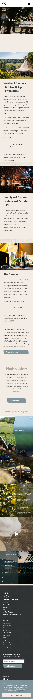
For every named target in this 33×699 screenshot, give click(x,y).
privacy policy (19, 691)
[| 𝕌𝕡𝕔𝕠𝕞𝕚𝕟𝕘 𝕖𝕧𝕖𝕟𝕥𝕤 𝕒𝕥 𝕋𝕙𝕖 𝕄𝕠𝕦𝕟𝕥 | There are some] (16, 567)
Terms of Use (7, 647)
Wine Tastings (7, 625)
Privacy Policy (7, 642)
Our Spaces (6, 635)
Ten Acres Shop (7, 633)
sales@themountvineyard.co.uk (12, 614)
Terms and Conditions (9, 645)
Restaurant (6, 623)
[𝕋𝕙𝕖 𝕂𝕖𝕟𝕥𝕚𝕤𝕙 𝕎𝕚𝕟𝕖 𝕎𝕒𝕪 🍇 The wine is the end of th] (16, 433)
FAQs (4, 640)
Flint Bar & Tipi (16, 145)
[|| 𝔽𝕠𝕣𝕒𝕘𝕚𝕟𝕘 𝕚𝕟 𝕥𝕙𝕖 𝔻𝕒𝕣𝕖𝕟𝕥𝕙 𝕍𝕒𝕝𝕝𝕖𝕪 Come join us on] (16, 500)
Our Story (6, 620)
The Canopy (16, 308)
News (5, 628)
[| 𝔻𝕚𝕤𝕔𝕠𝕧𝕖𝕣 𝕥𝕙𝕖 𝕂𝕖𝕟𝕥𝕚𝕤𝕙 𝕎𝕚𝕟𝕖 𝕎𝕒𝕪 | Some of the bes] (16, 534)
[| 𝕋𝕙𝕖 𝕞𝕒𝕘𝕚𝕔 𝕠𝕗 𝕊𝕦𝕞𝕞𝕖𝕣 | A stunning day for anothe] (16, 467)
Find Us (5, 637)
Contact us (14, 400)
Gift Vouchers (7, 630)
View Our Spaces (13, 352)
